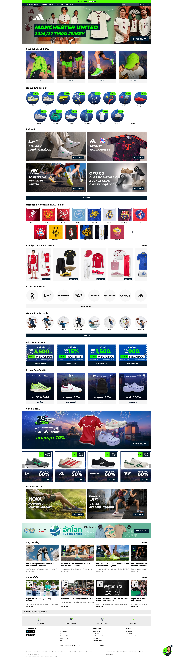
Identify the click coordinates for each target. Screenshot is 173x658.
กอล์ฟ (71, 123)
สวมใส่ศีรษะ (133, 81)
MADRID (109, 222)
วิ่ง (32, 330)
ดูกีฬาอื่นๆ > (86, 335)
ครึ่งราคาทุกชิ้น (133, 402)
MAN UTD (48, 222)
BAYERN (40, 240)
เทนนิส (78, 106)
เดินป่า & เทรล (79, 330)
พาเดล (109, 106)
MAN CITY (79, 222)
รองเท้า (102, 81)
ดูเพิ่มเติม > (86, 198)
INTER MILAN (86, 240)
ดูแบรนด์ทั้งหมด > (86, 306)
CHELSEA (94, 222)
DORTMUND (55, 240)
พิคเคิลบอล (125, 106)
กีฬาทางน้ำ (94, 330)
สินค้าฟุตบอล (140, 106)
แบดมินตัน (94, 106)
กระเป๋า (102, 402)
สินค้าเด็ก (117, 123)
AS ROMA (117, 240)
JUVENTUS (102, 240)
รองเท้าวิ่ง (40, 402)
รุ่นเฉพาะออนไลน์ (71, 402)
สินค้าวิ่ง (33, 106)
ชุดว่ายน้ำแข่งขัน (86, 123)
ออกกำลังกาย (63, 106)
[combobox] (130, 4)
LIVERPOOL (33, 222)
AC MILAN (71, 240)
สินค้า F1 (102, 123)
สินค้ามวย (55, 123)
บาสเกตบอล (40, 123)
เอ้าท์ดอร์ (48, 106)
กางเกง (71, 81)
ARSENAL (63, 222)
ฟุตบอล (48, 330)
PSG (140, 222)
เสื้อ (40, 81)
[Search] (138, 4)
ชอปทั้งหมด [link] (132, 123)
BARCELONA (124, 222)
